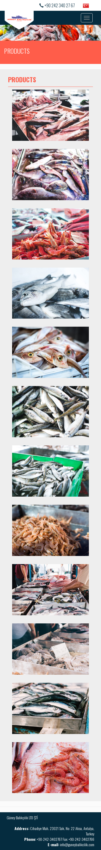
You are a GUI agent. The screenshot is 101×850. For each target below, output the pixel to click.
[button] (7, 33)
